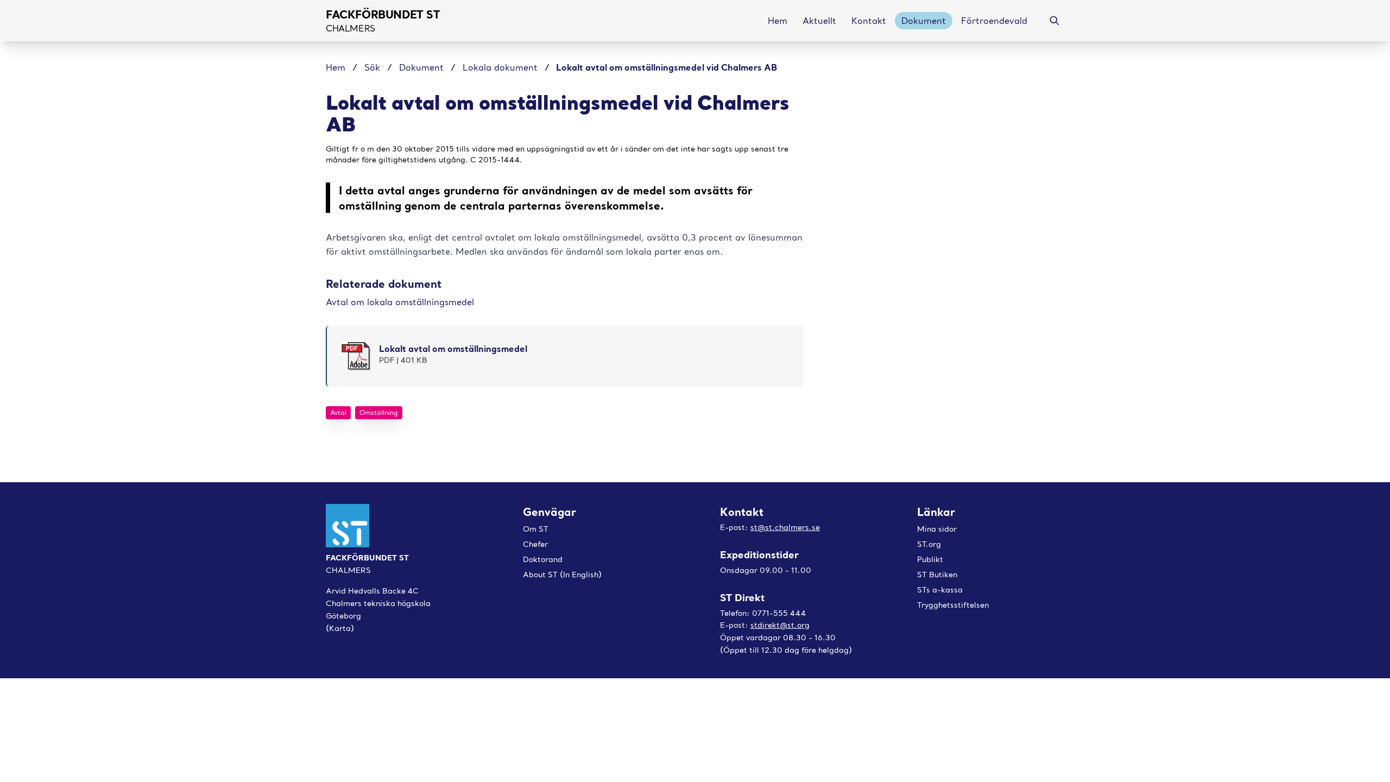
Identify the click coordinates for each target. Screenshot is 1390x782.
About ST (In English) (562, 574)
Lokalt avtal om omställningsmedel (453, 348)
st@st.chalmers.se (785, 527)
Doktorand (543, 559)
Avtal (338, 412)
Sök (372, 67)
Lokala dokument (500, 67)
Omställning (378, 412)
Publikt (930, 559)
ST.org (929, 544)
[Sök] (1054, 20)
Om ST (535, 529)
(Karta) (340, 628)
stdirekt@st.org (780, 625)
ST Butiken (937, 574)
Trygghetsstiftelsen (953, 605)
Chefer (535, 544)
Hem (337, 67)
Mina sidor (937, 529)
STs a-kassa (940, 590)
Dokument (421, 67)
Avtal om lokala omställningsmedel (400, 302)
